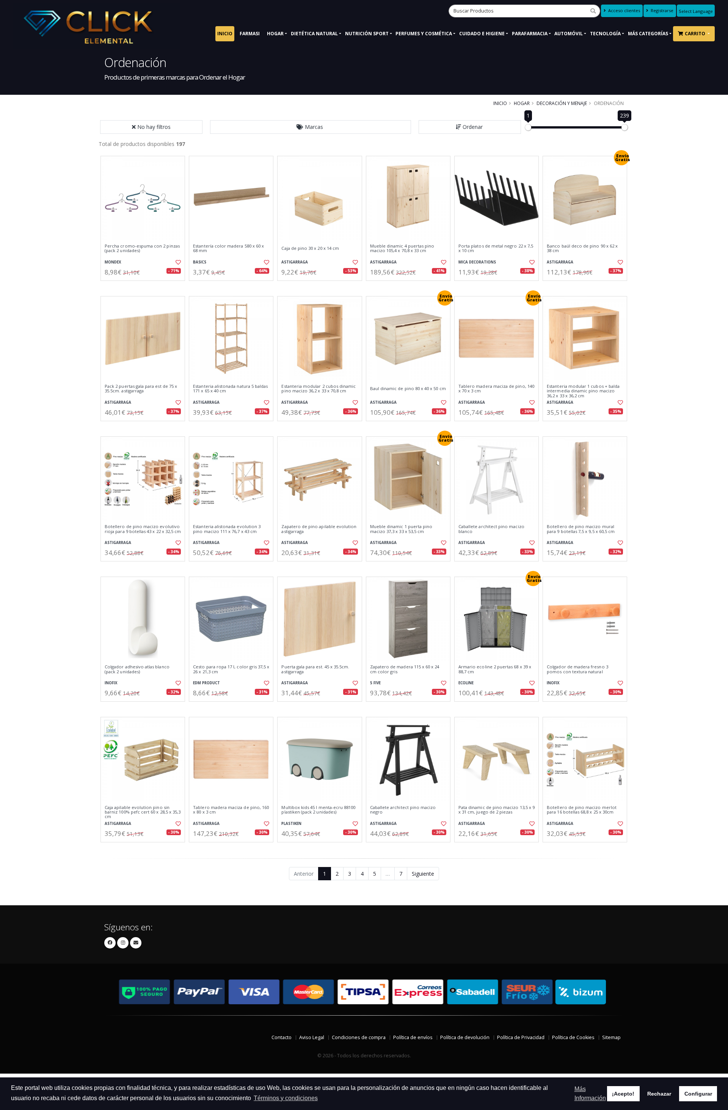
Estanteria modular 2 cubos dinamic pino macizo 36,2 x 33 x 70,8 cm (318, 389)
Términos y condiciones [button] (286, 1098)
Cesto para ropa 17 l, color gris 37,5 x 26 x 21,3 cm (231, 669)
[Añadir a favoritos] (177, 262)
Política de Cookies (573, 1037)
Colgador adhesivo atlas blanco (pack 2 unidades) (137, 669)
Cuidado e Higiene (482, 33)
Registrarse (661, 10)
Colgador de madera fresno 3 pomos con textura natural (577, 669)
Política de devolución (465, 1037)
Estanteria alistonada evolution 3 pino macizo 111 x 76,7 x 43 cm (226, 529)
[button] (310, 127)
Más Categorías (648, 33)
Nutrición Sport (367, 33)
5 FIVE (375, 682)
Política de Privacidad (520, 1037)
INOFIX (111, 682)
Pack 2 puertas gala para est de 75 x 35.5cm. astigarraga (141, 389)
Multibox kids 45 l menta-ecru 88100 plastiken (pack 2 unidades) (318, 810)
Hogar (275, 33)
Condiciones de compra (359, 1037)
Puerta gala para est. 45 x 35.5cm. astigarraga (315, 669)
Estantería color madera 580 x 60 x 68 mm (228, 248)
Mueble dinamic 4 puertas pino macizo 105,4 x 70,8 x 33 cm (402, 248)
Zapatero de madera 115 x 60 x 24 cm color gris (404, 669)
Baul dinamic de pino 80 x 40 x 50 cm (408, 388)
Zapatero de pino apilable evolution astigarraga (318, 529)
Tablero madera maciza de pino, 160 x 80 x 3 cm (231, 810)
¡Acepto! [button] (623, 1094)
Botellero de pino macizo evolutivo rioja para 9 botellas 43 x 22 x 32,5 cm (143, 529)
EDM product (206, 682)
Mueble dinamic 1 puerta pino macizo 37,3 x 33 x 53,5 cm (401, 529)
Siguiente (423, 873)
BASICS (199, 262)
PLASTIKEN (291, 823)
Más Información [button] (590, 1093)
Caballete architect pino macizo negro (403, 810)
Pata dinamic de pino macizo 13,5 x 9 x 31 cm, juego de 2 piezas (496, 810)
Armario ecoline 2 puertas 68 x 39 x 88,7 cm (494, 669)
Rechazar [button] (659, 1094)
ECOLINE (466, 682)
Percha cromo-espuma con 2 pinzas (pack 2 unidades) (142, 248)
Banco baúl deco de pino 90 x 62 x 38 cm (582, 248)
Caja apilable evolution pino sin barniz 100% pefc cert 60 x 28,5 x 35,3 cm (142, 812)
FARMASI (250, 33)
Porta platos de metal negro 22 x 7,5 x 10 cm (495, 248)
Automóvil (568, 33)
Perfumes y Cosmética (423, 33)
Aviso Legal (311, 1037)
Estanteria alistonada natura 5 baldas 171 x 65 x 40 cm (230, 389)
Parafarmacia (530, 33)
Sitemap (611, 1037)
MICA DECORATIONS (477, 262)
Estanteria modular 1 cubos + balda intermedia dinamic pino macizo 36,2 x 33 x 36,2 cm (583, 391)
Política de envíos (413, 1037)
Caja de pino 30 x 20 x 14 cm (310, 248)
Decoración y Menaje (562, 103)
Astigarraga (294, 262)
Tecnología (605, 33)
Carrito (695, 33)
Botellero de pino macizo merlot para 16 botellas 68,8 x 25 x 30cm (582, 810)
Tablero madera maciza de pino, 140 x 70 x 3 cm (496, 389)
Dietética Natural (314, 33)
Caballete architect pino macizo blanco (491, 529)
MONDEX (113, 262)
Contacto (281, 1037)
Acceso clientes (623, 10)
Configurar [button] (698, 1094)
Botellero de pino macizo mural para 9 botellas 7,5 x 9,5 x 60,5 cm (581, 529)
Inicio (224, 33)
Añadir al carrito (145, 287)
